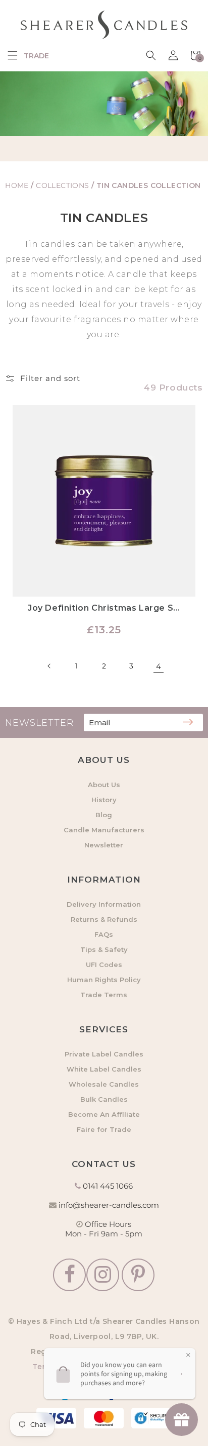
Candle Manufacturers (104, 830)
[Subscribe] (188, 723)
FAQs (103, 934)
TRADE (36, 55)
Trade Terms (103, 995)
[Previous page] (49, 666)
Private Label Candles (104, 1054)
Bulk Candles (104, 1099)
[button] (13, 55)
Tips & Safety (104, 949)
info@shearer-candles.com (109, 1205)
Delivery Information (104, 904)
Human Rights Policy (104, 980)
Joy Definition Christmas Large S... (104, 608)
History (104, 800)
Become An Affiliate (104, 1114)
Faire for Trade (104, 1129)
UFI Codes (104, 964)
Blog (103, 815)
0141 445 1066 (108, 1186)
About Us (104, 785)
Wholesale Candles (104, 1084)
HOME (17, 185)
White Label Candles (104, 1069)
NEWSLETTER (39, 722)
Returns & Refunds (104, 919)
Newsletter (103, 845)
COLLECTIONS (63, 185)
